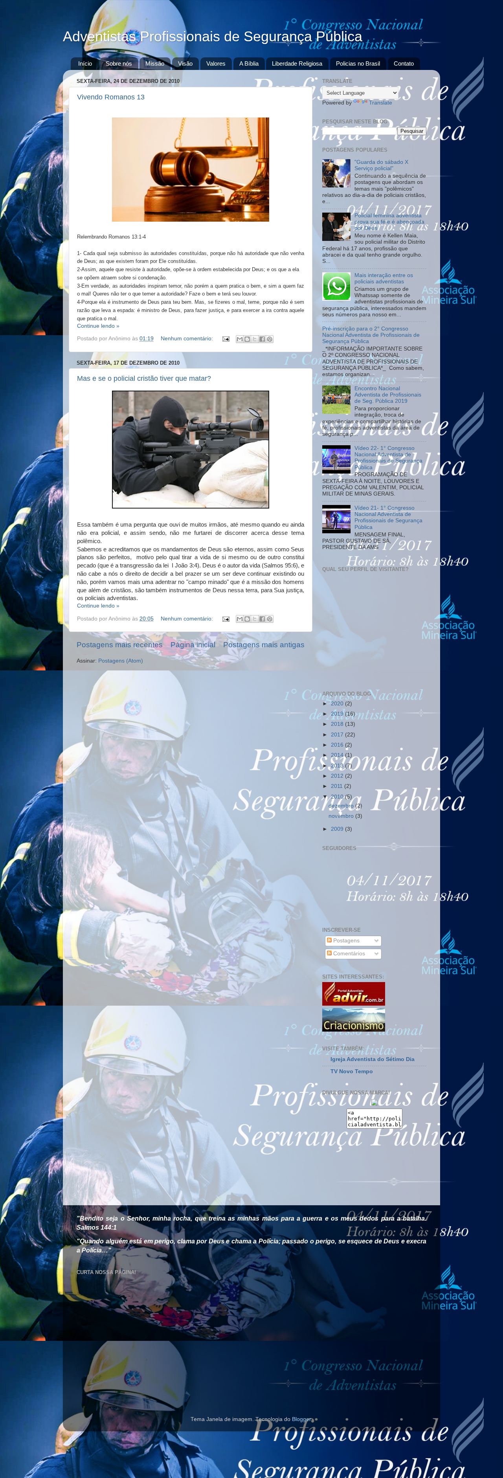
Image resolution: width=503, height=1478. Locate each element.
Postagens (346, 941)
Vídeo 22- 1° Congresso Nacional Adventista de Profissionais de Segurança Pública (388, 457)
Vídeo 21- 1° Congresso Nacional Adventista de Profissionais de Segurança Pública (388, 517)
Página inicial (193, 645)
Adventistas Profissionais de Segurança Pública (212, 36)
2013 (338, 766)
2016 (338, 745)
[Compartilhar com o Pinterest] (270, 339)
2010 (338, 797)
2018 (338, 724)
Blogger (301, 1419)
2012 (338, 776)
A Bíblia (249, 63)
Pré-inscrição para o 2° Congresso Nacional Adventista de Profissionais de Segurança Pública (371, 335)
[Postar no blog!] (247, 339)
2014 (338, 755)
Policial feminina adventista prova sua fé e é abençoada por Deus (389, 222)
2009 (338, 829)
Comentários (348, 954)
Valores (216, 63)
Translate (380, 103)
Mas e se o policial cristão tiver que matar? (144, 378)
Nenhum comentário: (188, 339)
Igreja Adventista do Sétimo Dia (372, 1059)
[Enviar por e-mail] (240, 339)
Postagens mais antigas (264, 645)
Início (85, 63)
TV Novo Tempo (351, 1071)
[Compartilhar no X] (255, 339)
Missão (154, 63)
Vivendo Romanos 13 (111, 97)
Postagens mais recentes (120, 645)
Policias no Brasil (358, 63)
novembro (342, 816)
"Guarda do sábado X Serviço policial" (381, 165)
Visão (185, 63)
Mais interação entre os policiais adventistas (383, 278)
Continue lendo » (98, 326)
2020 (338, 704)
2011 (337, 786)
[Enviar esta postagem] (225, 339)
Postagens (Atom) (120, 661)
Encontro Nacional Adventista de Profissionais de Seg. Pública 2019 (387, 395)
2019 (338, 714)
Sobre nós (119, 63)
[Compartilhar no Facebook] (262, 339)
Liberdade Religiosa (297, 63)
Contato (404, 63)
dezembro (342, 806)
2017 (338, 735)
